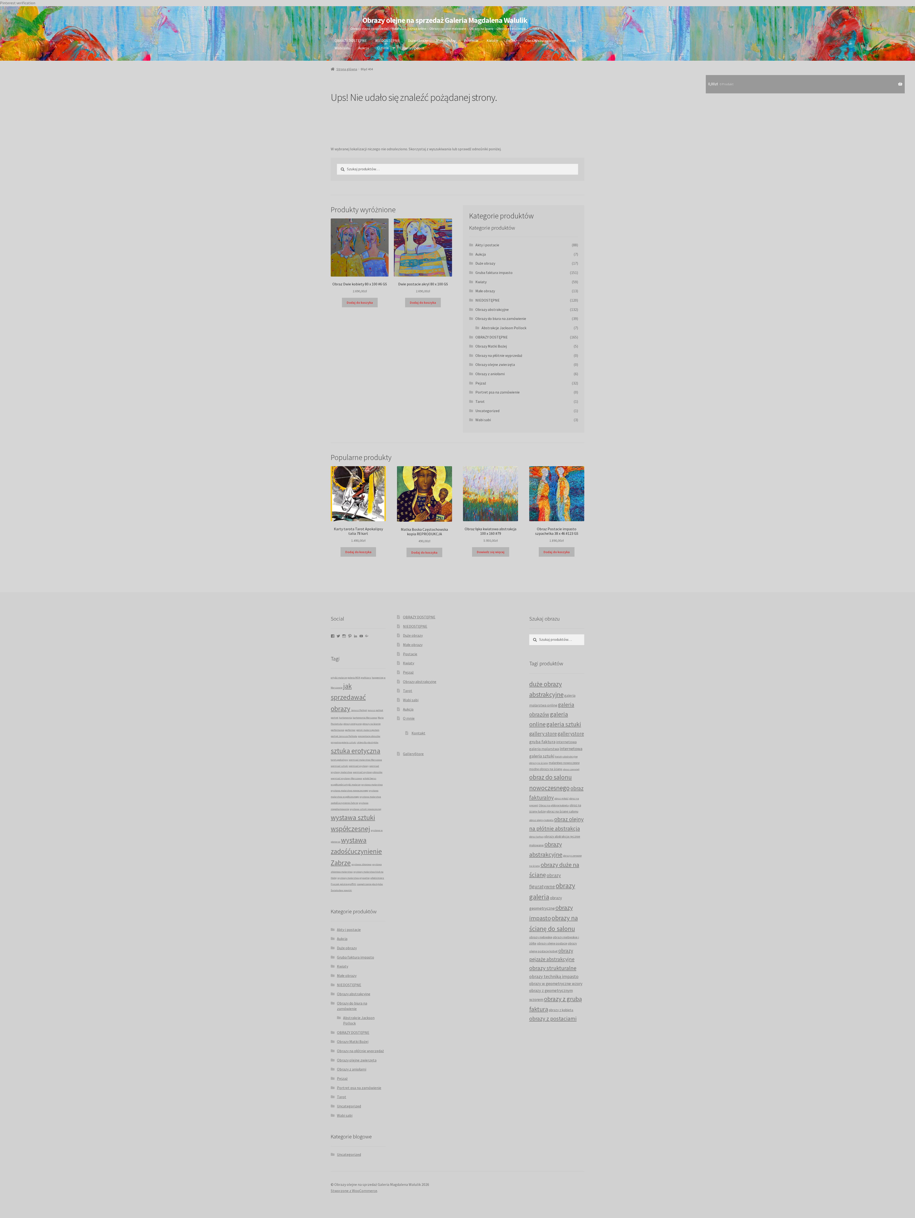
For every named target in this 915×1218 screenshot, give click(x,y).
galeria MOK (354, 677)
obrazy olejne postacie (552, 943)
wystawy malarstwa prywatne (353, 877)
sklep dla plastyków (367, 742)
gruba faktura (542, 741)
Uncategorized (487, 410)
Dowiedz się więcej (490, 552)
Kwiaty (492, 40)
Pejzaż (511, 40)
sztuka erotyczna (355, 750)
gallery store (543, 733)
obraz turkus (536, 836)
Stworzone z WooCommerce (354, 1190)
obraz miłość (561, 798)
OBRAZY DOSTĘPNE (351, 40)
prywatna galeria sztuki (343, 742)
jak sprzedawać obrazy (348, 697)
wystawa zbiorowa (361, 864)
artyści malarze (339, 677)
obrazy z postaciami (553, 1018)
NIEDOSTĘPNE (387, 40)
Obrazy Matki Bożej (491, 346)
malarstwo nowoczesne (564, 763)
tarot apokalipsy (339, 759)
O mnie (383, 47)
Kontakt (418, 733)
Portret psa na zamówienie (497, 392)
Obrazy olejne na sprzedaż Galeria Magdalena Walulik (444, 20)
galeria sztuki (563, 724)
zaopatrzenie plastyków (370, 884)
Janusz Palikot (359, 710)
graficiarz (366, 677)
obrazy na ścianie (371, 723)
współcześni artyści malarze (346, 784)
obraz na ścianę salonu (562, 811)
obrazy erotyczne (352, 723)
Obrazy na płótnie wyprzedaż (498, 355)
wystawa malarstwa (372, 784)
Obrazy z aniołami (490, 373)
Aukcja (363, 47)
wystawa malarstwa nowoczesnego (349, 790)
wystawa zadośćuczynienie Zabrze (356, 851)
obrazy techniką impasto (554, 976)
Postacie (471, 40)
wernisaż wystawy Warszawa (346, 778)
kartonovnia (345, 717)
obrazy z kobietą (561, 1010)
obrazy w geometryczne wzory (555, 983)
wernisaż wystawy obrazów (367, 772)
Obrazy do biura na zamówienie (500, 318)
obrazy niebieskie (540, 937)
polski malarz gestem (367, 730)
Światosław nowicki (341, 890)
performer (350, 730)
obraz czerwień (571, 769)
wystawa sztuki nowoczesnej (365, 809)
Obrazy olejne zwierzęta (495, 364)
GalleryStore (413, 47)
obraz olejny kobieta (541, 820)
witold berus (369, 778)
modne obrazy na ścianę (545, 769)
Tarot (571, 40)
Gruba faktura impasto (494, 272)
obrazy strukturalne (552, 968)
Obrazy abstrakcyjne (542, 40)
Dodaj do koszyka (360, 302)
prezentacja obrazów (369, 736)
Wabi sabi (342, 47)
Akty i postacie (487, 245)
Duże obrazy (418, 40)
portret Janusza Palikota (344, 736)
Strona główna (346, 69)
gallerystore (571, 733)
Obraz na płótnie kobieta (554, 805)
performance (337, 730)
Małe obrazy (446, 40)
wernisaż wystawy (359, 766)
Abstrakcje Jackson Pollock (504, 327)
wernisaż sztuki (339, 766)
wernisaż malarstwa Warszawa (365, 759)
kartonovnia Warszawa (365, 717)
